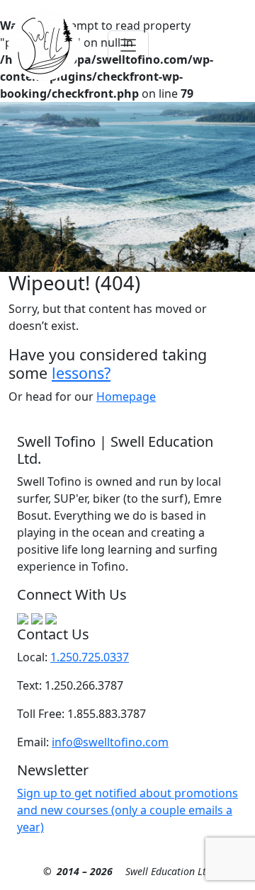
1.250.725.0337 (89, 657)
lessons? (81, 373)
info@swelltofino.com (110, 742)
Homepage (126, 396)
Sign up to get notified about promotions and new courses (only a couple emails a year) (127, 810)
